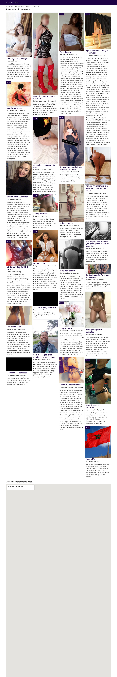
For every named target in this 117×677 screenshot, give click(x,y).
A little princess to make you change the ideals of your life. (97, 243)
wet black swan (14, 327)
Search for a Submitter (17, 197)
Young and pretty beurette (94, 330)
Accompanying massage (44, 307)
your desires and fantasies (93, 406)
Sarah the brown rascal (70, 385)
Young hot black (40, 213)
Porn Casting (65, 52)
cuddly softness (14, 108)
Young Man (91, 459)
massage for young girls (18, 58)
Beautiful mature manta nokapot (44, 97)
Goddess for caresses (17, 373)
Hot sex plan (39, 263)
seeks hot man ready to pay (44, 166)
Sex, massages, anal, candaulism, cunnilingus (44, 356)
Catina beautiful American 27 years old (98, 276)
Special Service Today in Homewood (97, 51)
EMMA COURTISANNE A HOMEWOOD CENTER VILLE (97, 188)
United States (19, 6)
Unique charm (66, 328)
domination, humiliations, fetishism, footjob (71, 168)
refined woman (66, 223)
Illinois (28, 6)
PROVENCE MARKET (13, 2)
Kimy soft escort (67, 271)
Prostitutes (9, 6)
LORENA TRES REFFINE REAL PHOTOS (17, 268)
